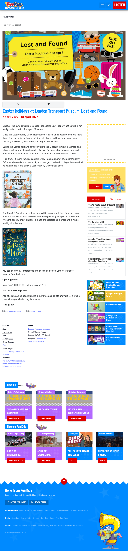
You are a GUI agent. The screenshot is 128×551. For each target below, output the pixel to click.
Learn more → (16, 418)
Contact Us (16, 525)
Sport (27, 510)
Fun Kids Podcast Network (61, 525)
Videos (40, 510)
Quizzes (73, 510)
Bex (46, 518)
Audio (33, 510)
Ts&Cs (33, 525)
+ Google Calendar (14, 311)
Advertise (26, 525)
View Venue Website (36, 341)
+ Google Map (41, 338)
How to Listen (26, 518)
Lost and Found (8, 354)
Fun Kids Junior (62, 518)
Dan (42, 518)
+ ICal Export (35, 311)
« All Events (8, 16)
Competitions (49, 510)
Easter (5, 345)
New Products (84, 510)
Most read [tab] (96, 199)
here (24, 274)
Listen (119, 5)
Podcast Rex (78, 525)
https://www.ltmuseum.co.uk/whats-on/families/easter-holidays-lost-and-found (13, 363)
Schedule (15, 518)
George (36, 518)
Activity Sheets (63, 510)
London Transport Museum (13, 351)
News (21, 510)
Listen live (95, 186)
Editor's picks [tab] (115, 199)
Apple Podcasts (18, 502)
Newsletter (40, 502)
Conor (52, 518)
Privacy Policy (43, 525)
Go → (72, 460)
